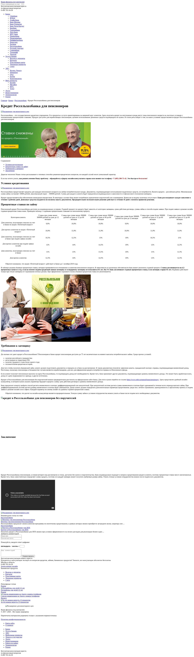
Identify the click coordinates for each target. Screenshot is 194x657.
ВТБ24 (12, 18)
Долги (7, 91)
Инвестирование (11, 93)
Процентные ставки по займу (16, 167)
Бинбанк (13, 28)
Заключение (10, 171)
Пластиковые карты (17, 62)
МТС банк (14, 34)
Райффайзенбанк (16, 40)
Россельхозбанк (16, 46)
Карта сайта (9, 623)
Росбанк (13, 44)
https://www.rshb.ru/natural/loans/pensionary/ (143, 380)
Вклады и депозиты (17, 58)
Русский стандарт (16, 48)
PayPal (12, 77)
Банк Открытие (16, 24)
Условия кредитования (14, 165)
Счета (12, 66)
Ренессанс (14, 42)
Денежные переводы (18, 64)
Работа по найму (11, 643)
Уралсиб (13, 54)
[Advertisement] (68, 417)
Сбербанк (13, 16)
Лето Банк (14, 32)
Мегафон (13, 85)
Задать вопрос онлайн (9, 566)
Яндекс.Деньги (16, 70)
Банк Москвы (15, 22)
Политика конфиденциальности (13, 619)
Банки (7, 14)
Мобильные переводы (13, 635)
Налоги (4, 598)
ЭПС (7, 68)
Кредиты (13, 60)
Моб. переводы (11, 81)
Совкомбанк (14, 50)
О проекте (9, 625)
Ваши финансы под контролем (12, 2)
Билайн (13, 83)
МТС (12, 87)
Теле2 (12, 89)
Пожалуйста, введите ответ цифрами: (15, 542)
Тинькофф (14, 52)
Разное (8, 97)
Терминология (11, 95)
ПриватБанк (14, 36)
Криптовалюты (16, 79)
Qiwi (11, 74)
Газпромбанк (15, 30)
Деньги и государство (13, 637)
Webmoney (14, 72)
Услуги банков (11, 56)
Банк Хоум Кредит (17, 26)
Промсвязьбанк (16, 38)
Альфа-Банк (14, 20)
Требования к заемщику (14, 169)
